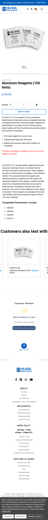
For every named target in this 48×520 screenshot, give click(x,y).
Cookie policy (9, 496)
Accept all (8, 516)
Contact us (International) (24, 440)
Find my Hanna (24, 443)
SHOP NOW (40, 3)
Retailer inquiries (24, 450)
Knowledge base (24, 472)
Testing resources (24, 466)
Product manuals (24, 419)
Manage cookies (34, 516)
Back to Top (24, 350)
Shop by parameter (24, 462)
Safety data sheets (24, 416)
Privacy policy (35, 494)
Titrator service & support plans (24, 453)
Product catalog (24, 475)
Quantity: (5, 105)
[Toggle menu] (41, 8)
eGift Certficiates (24, 479)
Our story (24, 392)
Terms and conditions (15, 494)
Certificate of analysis (24, 413)
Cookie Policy (6, 511)
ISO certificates (24, 398)
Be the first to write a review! (24, 328)
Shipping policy (24, 446)
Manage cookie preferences (31, 496)
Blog (24, 469)
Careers (24, 395)
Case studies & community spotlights (24, 402)
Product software (24, 410)
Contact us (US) (24, 436)
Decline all (20, 516)
